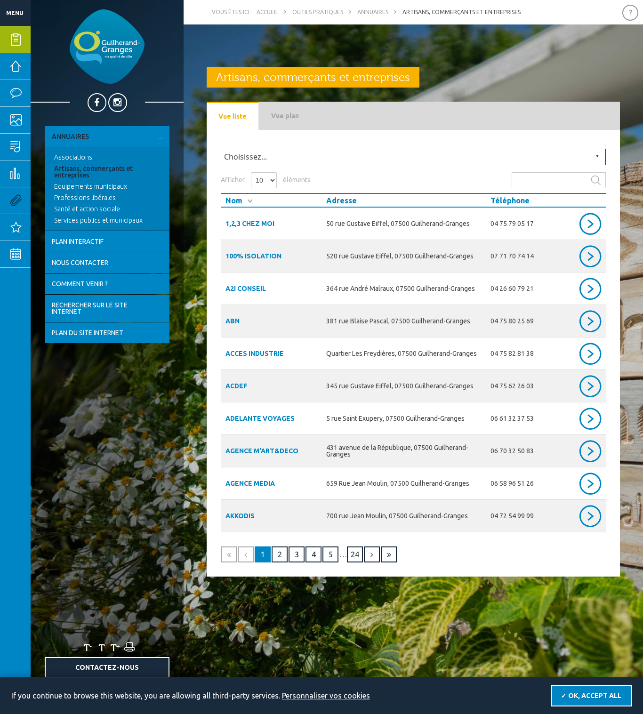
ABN (232, 321)
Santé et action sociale (87, 209)
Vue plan (285, 116)
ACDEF (236, 386)
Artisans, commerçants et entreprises (93, 172)
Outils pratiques (44, 200)
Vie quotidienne (44, 93)
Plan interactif (78, 241)
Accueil (267, 12)
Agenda (44, 254)
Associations (73, 157)
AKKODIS (240, 516)
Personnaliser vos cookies (326, 695)
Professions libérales (85, 197)
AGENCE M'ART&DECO (261, 451)
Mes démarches (44, 39)
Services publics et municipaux (98, 220)
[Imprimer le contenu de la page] (129, 647)
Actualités (44, 227)
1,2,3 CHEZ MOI (249, 223)
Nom (233, 200)
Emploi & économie (44, 173)
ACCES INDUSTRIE (254, 353)
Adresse (341, 200)
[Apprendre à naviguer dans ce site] (630, 13)
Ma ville (44, 120)
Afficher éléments (266, 180)
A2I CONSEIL (245, 288)
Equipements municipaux (90, 186)
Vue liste (232, 116)
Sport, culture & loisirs (44, 147)
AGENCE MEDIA (250, 483)
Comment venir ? (80, 284)
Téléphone (510, 200)
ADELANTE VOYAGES (260, 418)
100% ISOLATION (253, 256)
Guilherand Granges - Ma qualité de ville (107, 46)
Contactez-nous (107, 667)
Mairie (43, 66)
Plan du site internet (87, 333)
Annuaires (70, 136)
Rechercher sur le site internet (90, 308)
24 (355, 554)
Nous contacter (80, 262)
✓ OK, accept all (591, 695)
